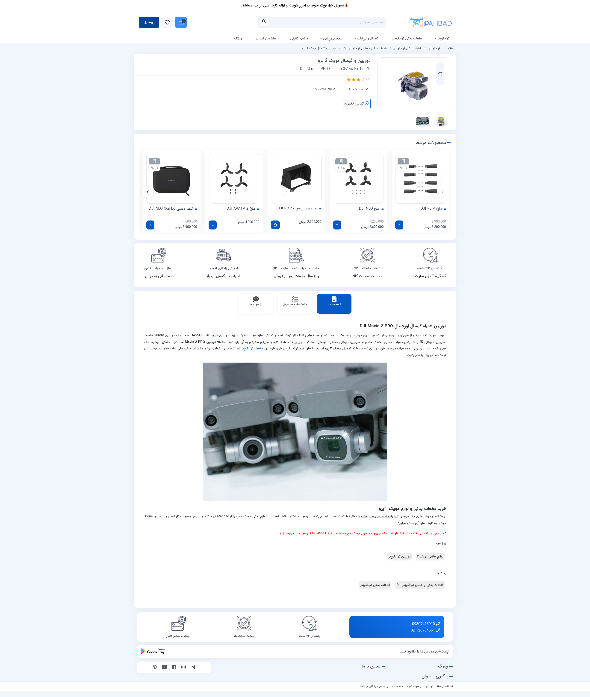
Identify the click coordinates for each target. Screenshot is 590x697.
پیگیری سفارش (435, 676)
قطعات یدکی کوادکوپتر (407, 38)
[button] (442, 191)
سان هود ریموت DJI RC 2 (297, 208)
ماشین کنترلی (299, 38)
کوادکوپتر (443, 38)
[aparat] (154, 667)
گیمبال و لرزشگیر (367, 38)
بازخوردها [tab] (256, 304)
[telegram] (193, 667)
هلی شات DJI (354, 89)
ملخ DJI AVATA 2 (241, 208)
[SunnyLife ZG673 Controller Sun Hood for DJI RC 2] (296, 178)
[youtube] (164, 667)
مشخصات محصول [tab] (295, 304)
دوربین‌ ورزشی (332, 38)
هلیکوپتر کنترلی (266, 38)
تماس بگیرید (354, 103)
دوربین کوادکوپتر (400, 556)
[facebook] (174, 667)
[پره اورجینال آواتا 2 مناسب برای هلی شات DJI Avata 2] (234, 178)
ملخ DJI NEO (369, 208)
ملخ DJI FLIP (431, 208)
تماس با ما (371, 666)
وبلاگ (238, 38)
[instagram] (183, 667)
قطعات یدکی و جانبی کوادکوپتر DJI (365, 48)
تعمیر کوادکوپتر (251, 348)
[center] (265, 22)
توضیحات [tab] (334, 304)
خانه (450, 48)
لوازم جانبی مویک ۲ (430, 556)
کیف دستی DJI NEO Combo (171, 208)
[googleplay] (153, 651)
